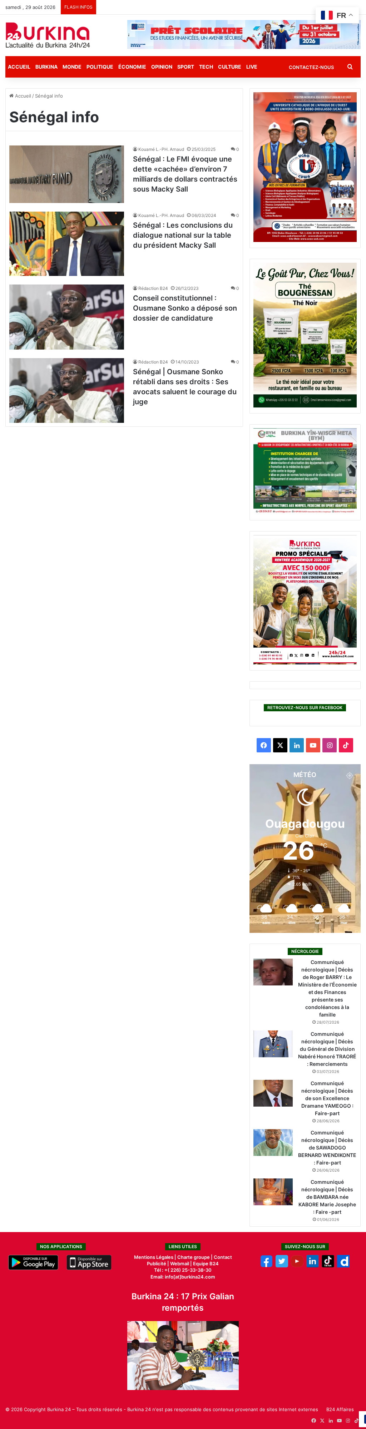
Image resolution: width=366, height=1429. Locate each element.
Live (251, 67)
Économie (132, 67)
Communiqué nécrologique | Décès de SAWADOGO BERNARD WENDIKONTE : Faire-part (327, 1147)
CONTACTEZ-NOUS (311, 67)
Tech (206, 67)
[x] (282, 1266)
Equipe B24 (205, 1263)
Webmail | (181, 1263)
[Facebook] (266, 1266)
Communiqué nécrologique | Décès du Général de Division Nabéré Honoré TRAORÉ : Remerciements (327, 1049)
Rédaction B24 (153, 288)
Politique (99, 67)
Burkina (46, 67)
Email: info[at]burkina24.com (182, 1277)
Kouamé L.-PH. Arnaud (161, 149)
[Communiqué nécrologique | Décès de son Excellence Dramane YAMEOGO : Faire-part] (273, 1093)
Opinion (161, 67)
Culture (229, 67)
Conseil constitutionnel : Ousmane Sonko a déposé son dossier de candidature (185, 308)
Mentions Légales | (155, 1257)
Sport (185, 67)
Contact (223, 1257)
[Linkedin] (312, 1266)
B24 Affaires (340, 1409)
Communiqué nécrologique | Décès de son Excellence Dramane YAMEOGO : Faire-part (327, 1098)
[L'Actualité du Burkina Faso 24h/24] (47, 35)
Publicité (156, 1263)
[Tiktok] (328, 1266)
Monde (72, 67)
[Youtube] (297, 1266)
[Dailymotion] (343, 1266)
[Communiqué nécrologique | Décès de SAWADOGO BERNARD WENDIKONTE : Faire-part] (273, 1142)
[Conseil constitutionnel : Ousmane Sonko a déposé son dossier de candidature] (66, 317)
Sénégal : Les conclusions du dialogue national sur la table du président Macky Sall (183, 235)
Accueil (19, 67)
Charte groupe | (195, 1257)
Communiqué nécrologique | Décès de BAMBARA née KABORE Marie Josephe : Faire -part (327, 1197)
